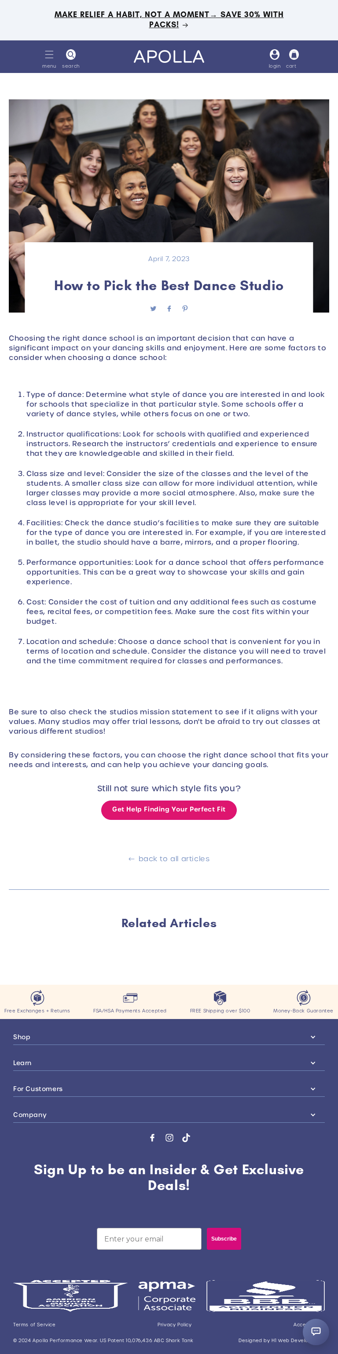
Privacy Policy (174, 1325)
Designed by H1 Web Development (282, 1340)
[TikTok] (186, 1137)
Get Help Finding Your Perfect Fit (169, 809)
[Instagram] (169, 1137)
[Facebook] (152, 1137)
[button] (49, 54)
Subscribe (224, 1239)
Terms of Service (34, 1325)
